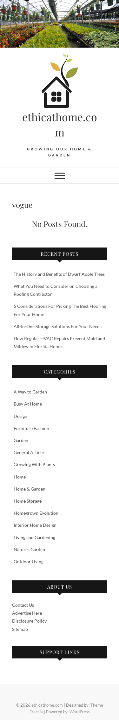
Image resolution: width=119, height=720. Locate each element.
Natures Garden (29, 549)
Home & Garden (29, 489)
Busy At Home (28, 403)
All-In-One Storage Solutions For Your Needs (58, 326)
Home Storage (28, 501)
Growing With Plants (34, 464)
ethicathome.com (59, 124)
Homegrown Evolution (36, 513)
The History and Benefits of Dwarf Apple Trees (59, 274)
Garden (21, 440)
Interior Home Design (35, 525)
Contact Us (23, 605)
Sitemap (20, 629)
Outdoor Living (28, 561)
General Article (29, 452)
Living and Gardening (34, 537)
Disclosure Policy (29, 621)
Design (20, 416)
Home (20, 476)
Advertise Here (27, 613)
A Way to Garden (30, 391)
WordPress (79, 711)
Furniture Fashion (31, 428)
